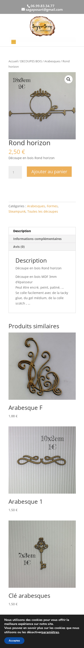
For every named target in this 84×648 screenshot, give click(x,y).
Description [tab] (22, 231)
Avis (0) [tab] (19, 246)
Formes (52, 206)
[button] (69, 79)
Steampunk (17, 211)
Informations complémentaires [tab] (37, 239)
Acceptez (14, 640)
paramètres (50, 632)
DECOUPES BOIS (31, 61)
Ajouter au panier (49, 171)
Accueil (13, 61)
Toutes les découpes (42, 211)
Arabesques (52, 61)
